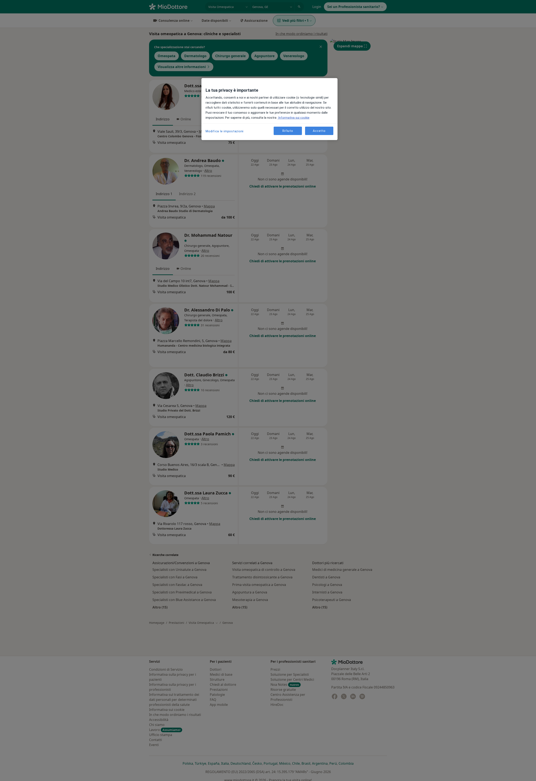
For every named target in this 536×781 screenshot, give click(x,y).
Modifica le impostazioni (225, 131)
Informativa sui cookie (293, 118)
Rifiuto (287, 131)
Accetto (319, 131)
